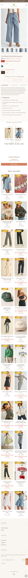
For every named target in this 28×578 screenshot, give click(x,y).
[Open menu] (3, 5)
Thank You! (3, 563)
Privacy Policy (3, 544)
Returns (2, 530)
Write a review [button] (14, 164)
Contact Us (3, 542)
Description (5, 85)
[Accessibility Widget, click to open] (26, 576)
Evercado (13, 571)
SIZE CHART (14, 85)
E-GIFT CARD (3, 540)
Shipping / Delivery (4, 527)
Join (24, 559)
